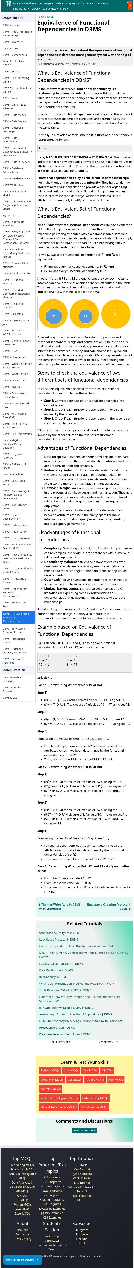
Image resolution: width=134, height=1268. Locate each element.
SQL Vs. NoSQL (11, 215)
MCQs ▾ (35, 8)
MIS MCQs (22, 1191)
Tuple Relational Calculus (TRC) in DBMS (65, 990)
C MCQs (106, 1070)
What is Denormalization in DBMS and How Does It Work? (77, 983)
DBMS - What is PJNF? (15, 374)
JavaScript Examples (52, 1208)
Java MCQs (71, 1070)
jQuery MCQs (95, 1080)
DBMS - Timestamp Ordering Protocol (14, 630)
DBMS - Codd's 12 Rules (16, 273)
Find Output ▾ (21, 8)
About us (22, 1230)
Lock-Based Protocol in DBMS (58, 939)
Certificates (52, 1240)
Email (81, 1243)
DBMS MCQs (10, 697)
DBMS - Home (11, 25)
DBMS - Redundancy (15, 531)
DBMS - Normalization (15, 357)
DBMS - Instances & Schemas (14, 106)
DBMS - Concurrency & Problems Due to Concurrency (16, 494)
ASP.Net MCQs (51, 1089)
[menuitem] (17, 3)
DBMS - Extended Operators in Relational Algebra (16, 293)
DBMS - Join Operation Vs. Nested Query (18, 570)
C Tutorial (82, 1165)
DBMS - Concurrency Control (15, 506)
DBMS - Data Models (15, 114)
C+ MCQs (22, 1200)
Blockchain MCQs (22, 1169)
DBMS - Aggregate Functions (13, 223)
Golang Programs (52, 1200)
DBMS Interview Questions (12, 679)
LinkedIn (82, 1239)
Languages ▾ (45, 3)
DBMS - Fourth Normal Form (16, 405)
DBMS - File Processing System (16, 79)
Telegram (82, 1230)
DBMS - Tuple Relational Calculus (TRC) (17, 546)
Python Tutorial (82, 1174)
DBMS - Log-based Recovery (13, 455)
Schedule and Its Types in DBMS (60, 933)
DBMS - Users (10, 48)
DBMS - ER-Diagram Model (14, 193)
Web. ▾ (59, 3)
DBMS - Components (15, 54)
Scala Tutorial (82, 1196)
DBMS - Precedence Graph (14, 640)
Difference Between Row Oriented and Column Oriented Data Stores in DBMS (80, 999)
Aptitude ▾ (87, 3)
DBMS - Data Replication (17, 525)
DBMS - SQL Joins (13, 314)
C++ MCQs (90, 1070)
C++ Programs (52, 1182)
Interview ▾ (101, 3)
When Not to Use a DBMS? (13, 63)
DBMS (50, 17)
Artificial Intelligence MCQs (59, 1098)
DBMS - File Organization (17, 433)
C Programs (52, 1177)
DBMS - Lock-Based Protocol (14, 482)
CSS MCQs (74, 1080)
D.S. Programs (52, 1195)
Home (16, 3)
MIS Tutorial (82, 1183)
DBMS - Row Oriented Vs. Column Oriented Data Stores (17, 558)
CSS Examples (52, 1217)
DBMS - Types (11, 71)
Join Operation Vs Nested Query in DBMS (66, 1008)
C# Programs (52, 1204)
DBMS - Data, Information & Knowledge (18, 33)
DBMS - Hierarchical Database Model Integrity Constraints (17, 151)
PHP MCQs (115, 1080)
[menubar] (69, 6)
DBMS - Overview (13, 42)
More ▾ (64, 8)
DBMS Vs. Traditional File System (17, 89)
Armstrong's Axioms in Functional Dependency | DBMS (75, 1014)
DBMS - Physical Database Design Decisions (13, 444)
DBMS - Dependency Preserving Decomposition (15, 592)
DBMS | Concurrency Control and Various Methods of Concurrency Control (83, 955)
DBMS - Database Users (16, 178)
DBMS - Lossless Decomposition (12, 516)
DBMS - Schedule (13, 474)
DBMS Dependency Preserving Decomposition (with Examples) (80, 1021)
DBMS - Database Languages (13, 129)
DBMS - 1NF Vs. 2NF (14, 380)
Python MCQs (50, 1070)
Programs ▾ (72, 3)
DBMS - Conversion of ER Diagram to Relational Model (17, 205)
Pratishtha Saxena (52, 64)
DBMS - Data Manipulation (10, 139)
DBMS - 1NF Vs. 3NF (14, 386)
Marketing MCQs (22, 1165)
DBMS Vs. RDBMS (13, 185)
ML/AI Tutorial (82, 1178)
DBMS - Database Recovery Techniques (15, 650)
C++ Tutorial (82, 1169)
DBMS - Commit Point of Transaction (17, 342)
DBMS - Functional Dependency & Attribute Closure (17, 253)
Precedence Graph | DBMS (57, 1028)
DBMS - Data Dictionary (16, 161)
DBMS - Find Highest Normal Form (15, 425)
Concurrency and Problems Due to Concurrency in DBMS (76, 946)
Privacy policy (22, 1239)
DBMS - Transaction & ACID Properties (15, 332)
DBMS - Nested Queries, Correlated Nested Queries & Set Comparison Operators (17, 237)
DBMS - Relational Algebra (13, 281)
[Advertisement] (78, 39)
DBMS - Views (10, 98)
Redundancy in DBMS (53, 977)
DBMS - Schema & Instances (13, 660)
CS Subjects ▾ (50, 8)
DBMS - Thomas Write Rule (15, 604)
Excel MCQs (22, 1213)
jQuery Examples (52, 1213)
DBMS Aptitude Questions (11, 689)
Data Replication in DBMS (56, 970)
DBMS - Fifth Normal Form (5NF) (15, 415)
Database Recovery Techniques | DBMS (65, 1034)
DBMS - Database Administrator (13, 170)
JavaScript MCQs (52, 1080)
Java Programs (52, 1191)
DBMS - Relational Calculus (13, 305)
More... (82, 1200)
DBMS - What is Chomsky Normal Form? (17, 365)
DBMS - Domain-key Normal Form (14, 395)
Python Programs (52, 1186)
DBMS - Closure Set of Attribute (15, 265)
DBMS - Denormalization (17, 538)
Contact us (22, 1234)
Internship (52, 1236)
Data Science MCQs (94, 1107)
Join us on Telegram (20, 1260)
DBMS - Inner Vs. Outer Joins (16, 322)
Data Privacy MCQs (95, 1098)
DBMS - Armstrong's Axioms (14, 580)
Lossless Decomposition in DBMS (61, 964)
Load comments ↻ (84, 1130)
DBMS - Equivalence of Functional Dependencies (16, 617)
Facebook (82, 1234)
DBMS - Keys (10, 350)
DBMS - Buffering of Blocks (14, 466)
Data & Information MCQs (59, 1107)
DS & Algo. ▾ (29, 3)
